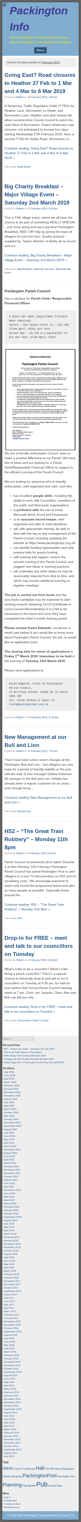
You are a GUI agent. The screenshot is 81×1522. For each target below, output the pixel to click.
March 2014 (10, 1429)
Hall (40, 1468)
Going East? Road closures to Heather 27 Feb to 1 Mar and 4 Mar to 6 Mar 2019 (39, 83)
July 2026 (9, 1072)
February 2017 (11, 1314)
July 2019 (9, 1223)
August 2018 (10, 1254)
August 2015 (10, 1375)
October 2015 (11, 1368)
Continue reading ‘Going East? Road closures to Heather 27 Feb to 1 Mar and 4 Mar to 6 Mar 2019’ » (38, 153)
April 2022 (9, 1159)
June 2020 (9, 1193)
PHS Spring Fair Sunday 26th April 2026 (25, 1055)
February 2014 (11, 1432)
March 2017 (10, 1311)
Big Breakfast (24, 269)
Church (18, 1468)
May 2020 (9, 1196)
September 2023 (13, 1126)
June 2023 (9, 1136)
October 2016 (11, 1328)
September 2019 (13, 1217)
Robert (20, 97)
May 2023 (9, 1139)
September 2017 (13, 1291)
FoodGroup (28, 1468)
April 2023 (9, 1143)
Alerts (8, 1468)
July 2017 (9, 1298)
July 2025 (9, 1102)
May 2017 (9, 1304)
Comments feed (12, 1504)
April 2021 (9, 1186)
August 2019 (10, 1220)
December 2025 (12, 1092)
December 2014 (12, 1399)
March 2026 (10, 1082)
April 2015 (9, 1385)
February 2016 (11, 1355)
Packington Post (66, 1476)
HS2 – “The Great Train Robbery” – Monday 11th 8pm (36, 839)
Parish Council (40, 1020)
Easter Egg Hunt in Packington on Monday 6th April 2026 (34, 1062)
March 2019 (10, 1234)
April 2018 (9, 1267)
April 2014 (9, 1426)
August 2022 (10, 1153)
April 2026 (9, 1079)
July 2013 (9, 1456)
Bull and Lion (24, 811)
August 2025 (10, 1099)
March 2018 (10, 1271)
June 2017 (9, 1301)
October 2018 (11, 1250)
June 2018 (9, 1261)
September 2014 (13, 1409)
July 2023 (9, 1132)
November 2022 (12, 1149)
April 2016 (9, 1348)
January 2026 (11, 1089)
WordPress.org (11, 1507)
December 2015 (12, 1362)
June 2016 (9, 1341)
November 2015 (12, 1365)
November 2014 (12, 1402)
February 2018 (11, 1274)
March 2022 (10, 1163)
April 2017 (9, 1308)
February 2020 (11, 1207)
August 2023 (10, 1129)
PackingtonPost (39, 1475)
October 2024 (11, 1112)
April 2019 (9, 1230)
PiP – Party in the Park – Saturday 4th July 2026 (29, 1049)
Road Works (24, 166)
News (58, 1468)
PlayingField (29, 1485)
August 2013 (10, 1453)
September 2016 (13, 1331)
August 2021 (10, 1180)
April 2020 (9, 1200)
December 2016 (12, 1321)
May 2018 (9, 1264)
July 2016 (9, 1338)
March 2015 (10, 1389)
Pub (42, 1484)
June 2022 (9, 1156)
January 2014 (11, 1436)
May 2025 (9, 1105)
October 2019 (11, 1213)
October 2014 (11, 1405)
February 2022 (11, 1166)
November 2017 (12, 1284)
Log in (7, 1497)
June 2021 (9, 1183)
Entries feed (10, 1500)
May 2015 (9, 1382)
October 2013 (11, 1446)
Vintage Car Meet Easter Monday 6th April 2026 (29, 1059)
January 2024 (11, 1119)
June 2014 (9, 1419)
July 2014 (9, 1416)
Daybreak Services (43, 269)
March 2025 (10, 1109)
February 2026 (11, 1085)
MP (52, 1468)
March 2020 (10, 1203)
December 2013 (12, 1439)
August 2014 (10, 1412)
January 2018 (11, 1277)
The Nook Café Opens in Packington (23, 1052)
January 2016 (11, 1358)
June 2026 (9, 1075)
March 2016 (10, 1352)
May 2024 (9, 1116)
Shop (59, 1485)
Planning (12, 1485)
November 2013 (12, 1443)
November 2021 (12, 1173)
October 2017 (11, 1287)
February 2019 (11, 1237)
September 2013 (13, 1449)
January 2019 (11, 1240)
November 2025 (12, 1095)
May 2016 (9, 1345)
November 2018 (12, 1247)
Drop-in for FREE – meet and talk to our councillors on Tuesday (38, 946)
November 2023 (12, 1122)
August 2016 (10, 1335)
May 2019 (9, 1227)
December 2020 (12, 1190)
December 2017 (12, 1281)
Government (24, 1020)
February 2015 (11, 1392)
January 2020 (11, 1210)
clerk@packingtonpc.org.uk (28, 704)
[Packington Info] (4, 5)
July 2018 (9, 1257)
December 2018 (12, 1244)
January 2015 (11, 1395)
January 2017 (11, 1318)
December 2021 (12, 1170)
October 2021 (11, 1176)
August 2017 (10, 1294)
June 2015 (9, 1379)
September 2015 (13, 1372)
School (52, 1485)
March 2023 (10, 1146)
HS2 (19, 918)
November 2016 (12, 1325)
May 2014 (9, 1422)
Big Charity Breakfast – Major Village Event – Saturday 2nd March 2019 (36, 194)
